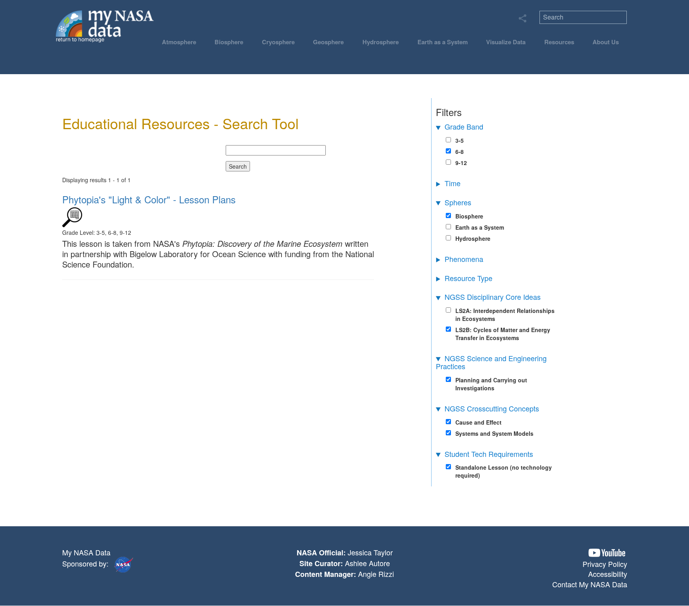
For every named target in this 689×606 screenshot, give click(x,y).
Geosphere (328, 41)
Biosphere (229, 41)
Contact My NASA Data (589, 584)
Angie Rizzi (376, 574)
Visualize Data (506, 41)
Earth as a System (442, 41)
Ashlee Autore (367, 563)
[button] (607, 553)
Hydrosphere (380, 41)
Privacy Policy (605, 564)
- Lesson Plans (149, 199)
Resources (559, 41)
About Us (606, 41)
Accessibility (607, 574)
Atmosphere (179, 41)
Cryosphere (278, 41)
